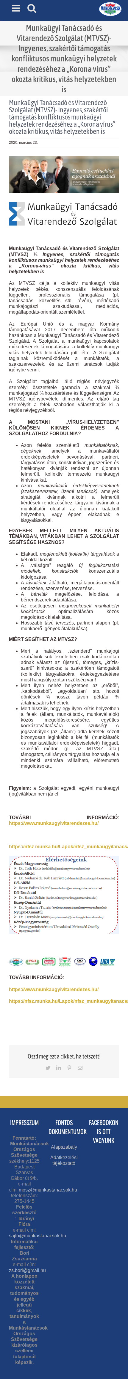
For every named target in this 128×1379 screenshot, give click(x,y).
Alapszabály (64, 1147)
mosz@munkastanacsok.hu (48, 1189)
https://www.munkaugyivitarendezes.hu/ (54, 823)
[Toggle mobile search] (31, 8)
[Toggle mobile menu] (16, 8)
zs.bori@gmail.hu (27, 1270)
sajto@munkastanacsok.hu (37, 1235)
